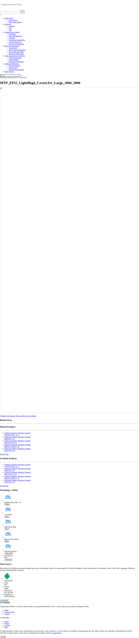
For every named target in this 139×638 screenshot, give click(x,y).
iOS (10, 28)
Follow (7, 504)
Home (6, 610)
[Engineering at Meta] (11, 5)
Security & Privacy (15, 42)
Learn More (4, 600)
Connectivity (13, 48)
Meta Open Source (15, 22)
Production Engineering (17, 40)
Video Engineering (15, 58)
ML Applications (14, 66)
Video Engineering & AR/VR (14, 56)
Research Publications (16, 44)
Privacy (7, 623)
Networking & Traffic (16, 52)
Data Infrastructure (15, 36)
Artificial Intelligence (11, 64)
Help (6, 627)
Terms (6, 621)
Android (11, 26)
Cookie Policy (56, 633)
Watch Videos (9, 72)
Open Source (9, 18)
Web (10, 30)
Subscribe (8, 560)
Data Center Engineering (17, 50)
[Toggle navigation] (23, 12)
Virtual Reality (14, 60)
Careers (7, 614)
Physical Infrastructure (12, 46)
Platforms (7, 24)
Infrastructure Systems (12, 32)
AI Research (13, 68)
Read (6, 517)
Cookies (7, 625)
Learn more (8, 553)
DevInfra (12, 38)
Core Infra (12, 34)
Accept (3, 637)
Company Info (9, 612)
